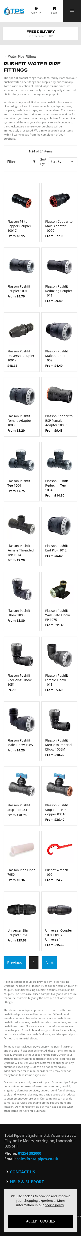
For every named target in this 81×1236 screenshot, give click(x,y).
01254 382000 (29, 1153)
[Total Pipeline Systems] (14, 11)
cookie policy (54, 1205)
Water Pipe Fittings (22, 56)
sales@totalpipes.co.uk (37, 1158)
